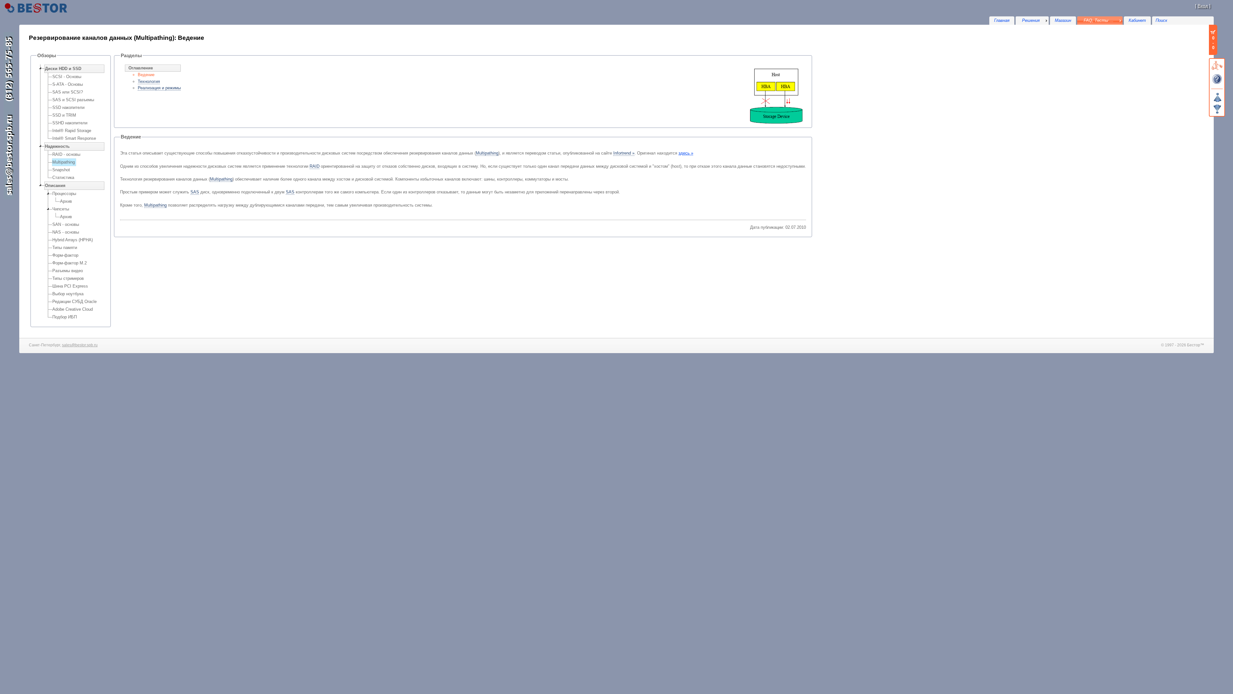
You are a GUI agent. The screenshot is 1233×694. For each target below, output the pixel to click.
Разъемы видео (67, 270)
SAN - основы (65, 224)
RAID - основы (66, 154)
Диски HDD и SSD (63, 68)
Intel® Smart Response (74, 138)
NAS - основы (65, 232)
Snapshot (61, 169)
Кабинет (1137, 20)
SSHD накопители (69, 122)
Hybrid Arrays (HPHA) (72, 239)
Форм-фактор (65, 255)
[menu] (1032, 20)
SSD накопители (68, 107)
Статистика (63, 177)
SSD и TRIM (64, 115)
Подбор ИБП (64, 317)
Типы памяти (64, 247)
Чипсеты (60, 209)
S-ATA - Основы (67, 84)
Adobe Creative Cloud (72, 309)
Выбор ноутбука (67, 293)
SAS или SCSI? (67, 92)
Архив (66, 201)
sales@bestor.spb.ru (80, 345)
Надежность (57, 146)
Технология (149, 81)
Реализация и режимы (159, 87)
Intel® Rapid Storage (71, 130)
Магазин (1063, 20)
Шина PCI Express (70, 286)
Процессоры (64, 193)
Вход (1203, 5)
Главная (1002, 20)
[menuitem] (1032, 20)
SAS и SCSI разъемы (73, 99)
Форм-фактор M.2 (69, 263)
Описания (55, 185)
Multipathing (63, 162)
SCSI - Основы (66, 76)
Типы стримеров (68, 278)
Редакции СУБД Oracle (74, 301)
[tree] (71, 193)
